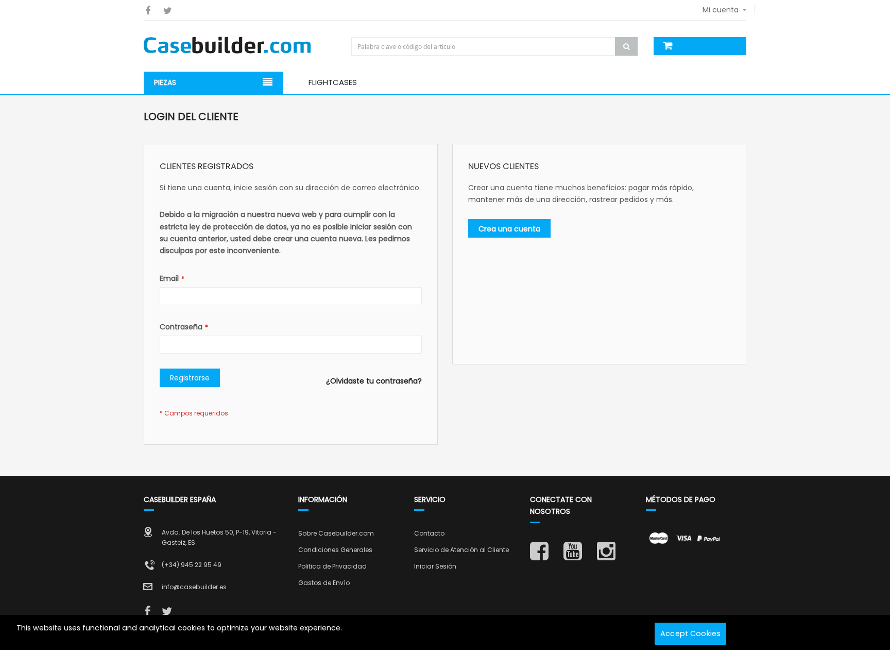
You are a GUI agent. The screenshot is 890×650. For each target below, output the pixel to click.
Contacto (429, 533)
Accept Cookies (690, 633)
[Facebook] (147, 10)
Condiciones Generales (335, 549)
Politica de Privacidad (332, 566)
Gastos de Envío (324, 582)
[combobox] (496, 46)
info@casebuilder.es (194, 586)
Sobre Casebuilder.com (336, 533)
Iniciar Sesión (435, 566)
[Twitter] (167, 10)
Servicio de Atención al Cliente (461, 549)
